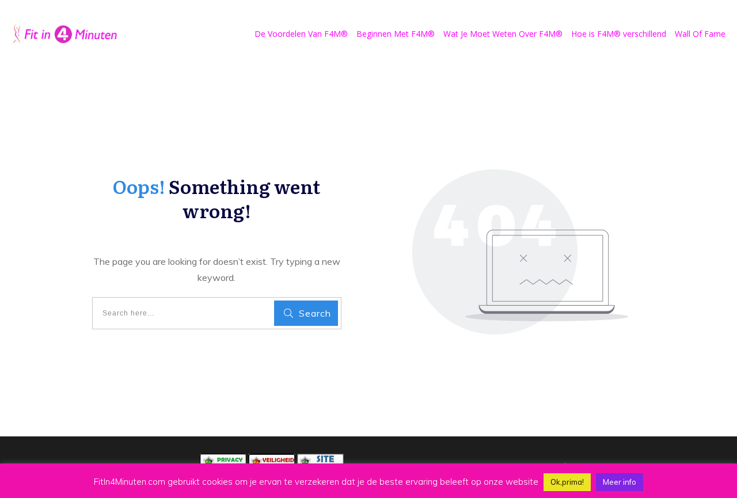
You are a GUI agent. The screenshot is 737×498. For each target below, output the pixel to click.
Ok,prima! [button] (567, 481)
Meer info (619, 481)
